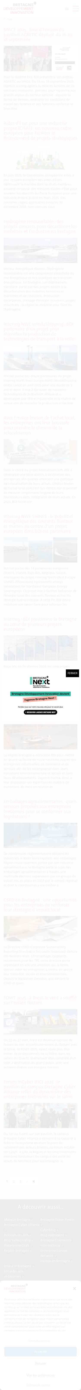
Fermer (72, 673)
